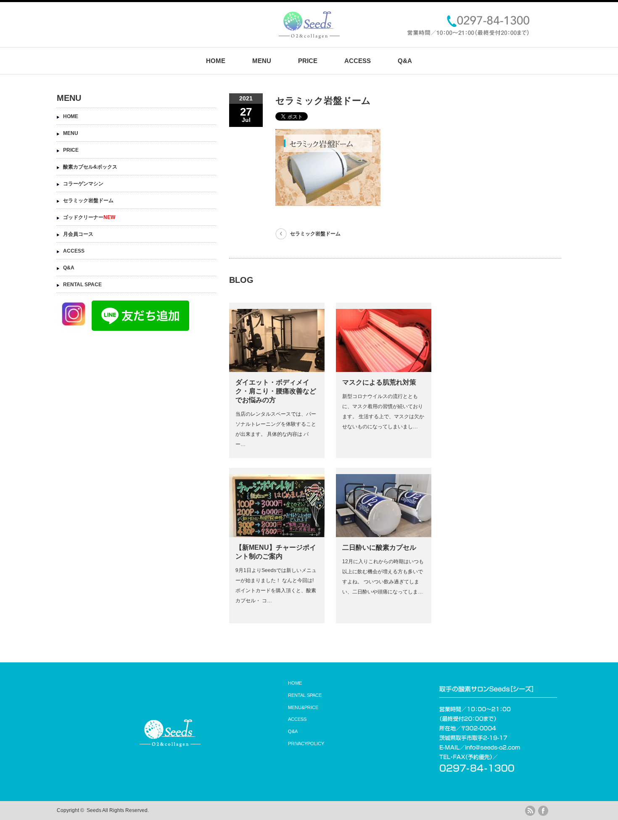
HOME (215, 60)
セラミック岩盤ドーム (315, 234)
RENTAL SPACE (82, 284)
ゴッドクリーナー (89, 217)
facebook (543, 811)
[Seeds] (309, 35)
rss (530, 811)
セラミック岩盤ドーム (88, 200)
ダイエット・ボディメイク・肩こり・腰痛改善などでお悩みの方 (275, 391)
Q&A (405, 60)
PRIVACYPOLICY (306, 743)
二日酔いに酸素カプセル (379, 547)
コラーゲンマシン (83, 184)
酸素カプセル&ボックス (90, 167)
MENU (261, 60)
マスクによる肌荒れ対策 (379, 382)
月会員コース (78, 234)
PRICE (307, 60)
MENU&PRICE (303, 707)
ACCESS (357, 60)
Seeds (94, 810)
